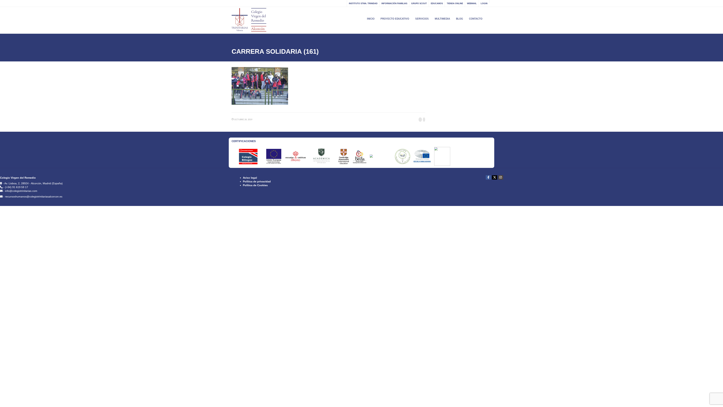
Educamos (437, 3)
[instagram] (500, 177)
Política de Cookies (255, 185)
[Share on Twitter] (424, 119)
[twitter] (494, 177)
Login (484, 3)
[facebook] (488, 177)
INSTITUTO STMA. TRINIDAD (363, 3)
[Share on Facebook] (420, 119)
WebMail (472, 3)
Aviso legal (250, 177)
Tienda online (455, 3)
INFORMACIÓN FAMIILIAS (394, 3)
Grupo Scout (419, 3)
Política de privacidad (257, 181)
